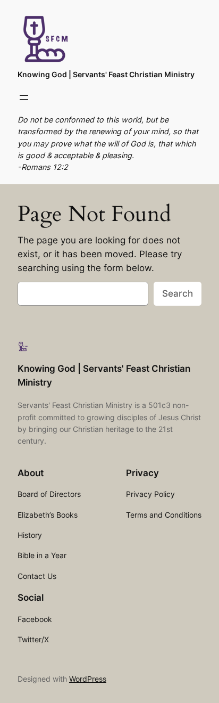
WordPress (87, 678)
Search (177, 293)
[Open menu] (24, 97)
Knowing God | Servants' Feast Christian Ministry (106, 74)
